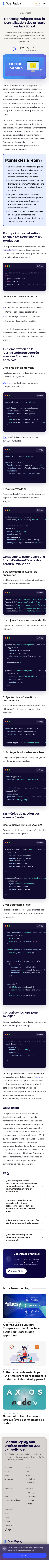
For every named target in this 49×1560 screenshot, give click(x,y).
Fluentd (37, 1077)
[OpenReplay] (13, 1541)
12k (38, 3)
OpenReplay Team (26, 48)
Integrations (9, 1479)
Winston (7, 383)
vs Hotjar (29, 1503)
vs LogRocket (31, 1496)
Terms (7, 1517)
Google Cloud (30, 1479)
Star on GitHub (17, 1271)
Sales (7, 1514)
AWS (27, 1472)
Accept (24, 1555)
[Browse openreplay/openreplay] (6, 1529)
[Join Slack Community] (9, 1529)
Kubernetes (30, 1482)
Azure (28, 1475)
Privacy (7, 1521)
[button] (44, 3)
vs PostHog (30, 1500)
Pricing (7, 1475)
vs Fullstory (30, 1493)
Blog (6, 1496)
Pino (5, 437)
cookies (31, 1550)
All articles (25, 13)
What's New (9, 1472)
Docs (6, 1493)
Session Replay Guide (12, 1500)
